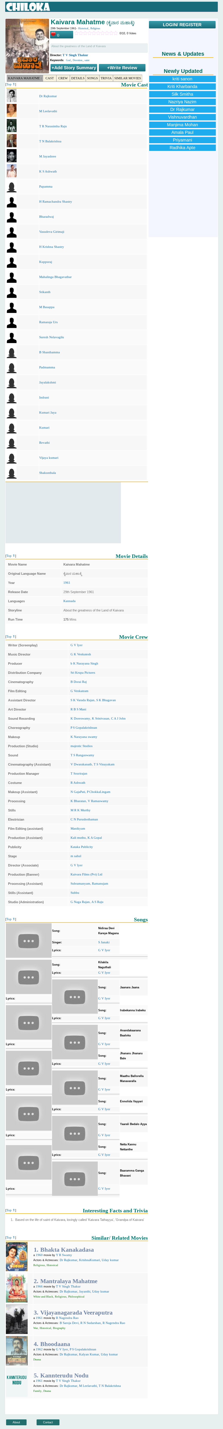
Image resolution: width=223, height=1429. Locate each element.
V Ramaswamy (98, 801)
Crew (63, 78)
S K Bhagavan (106, 700)
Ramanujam (100, 883)
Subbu (75, 892)
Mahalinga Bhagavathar (55, 277)
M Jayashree (47, 156)
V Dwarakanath (81, 764)
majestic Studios (82, 746)
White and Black (43, 1296)
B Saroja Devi (69, 1323)
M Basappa (46, 307)
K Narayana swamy (84, 737)
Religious (95, 28)
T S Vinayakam (104, 764)
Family (37, 1391)
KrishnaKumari (89, 1260)
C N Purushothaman (84, 819)
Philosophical (76, 1296)
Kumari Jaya (47, 412)
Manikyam (78, 828)
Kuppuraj (45, 262)
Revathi (44, 442)
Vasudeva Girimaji (51, 231)
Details (77, 78)
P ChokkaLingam (98, 792)
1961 (66, 582)
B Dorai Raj (79, 681)
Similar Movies (127, 78)
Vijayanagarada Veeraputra (76, 1312)
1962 (39, 1349)
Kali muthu (78, 837)
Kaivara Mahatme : (25, 78)
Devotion (77, 60)
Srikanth (45, 292)
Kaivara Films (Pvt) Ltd (86, 874)
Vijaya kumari (48, 457)
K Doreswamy (80, 718)
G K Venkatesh (81, 654)
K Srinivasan (100, 718)
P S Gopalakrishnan (84, 727)
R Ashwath (78, 782)
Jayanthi (84, 1291)
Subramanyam (80, 883)
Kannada (69, 601)
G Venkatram (79, 691)
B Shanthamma (49, 352)
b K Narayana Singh (84, 663)
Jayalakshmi (47, 382)
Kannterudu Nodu (64, 1375)
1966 (39, 1286)
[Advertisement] (63, 512)
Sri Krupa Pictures (83, 672)
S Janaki (104, 942)
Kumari (44, 427)
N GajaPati (78, 792)
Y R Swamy (64, 1255)
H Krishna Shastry (51, 247)
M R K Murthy (81, 810)
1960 (39, 1255)
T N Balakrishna (50, 141)
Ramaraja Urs (48, 322)
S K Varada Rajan (83, 700)
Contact (48, 1422)
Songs (92, 78)
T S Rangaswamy (82, 755)
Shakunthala (47, 473)
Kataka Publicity (82, 847)
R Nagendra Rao (67, 1318)
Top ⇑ (10, 84)
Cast (50, 78)
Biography (59, 1328)
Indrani (44, 397)
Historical (83, 28)
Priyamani (182, 140)
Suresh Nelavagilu (51, 337)
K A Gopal (95, 837)
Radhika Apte (182, 147)
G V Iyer (77, 645)
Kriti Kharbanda (182, 86)
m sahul (76, 856)
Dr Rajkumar (48, 96)
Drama (37, 1359)
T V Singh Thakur (75, 55)
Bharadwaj (46, 216)
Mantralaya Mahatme (68, 1281)
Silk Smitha (182, 94)
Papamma (45, 186)
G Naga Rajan (80, 902)
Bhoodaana (55, 1344)
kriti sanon (182, 78)
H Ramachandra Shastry (55, 201)
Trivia (106, 78)
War (35, 1328)
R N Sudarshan (90, 1323)
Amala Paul (182, 132)
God (68, 60)
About (16, 1422)
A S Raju (97, 902)
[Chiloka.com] (28, 7)
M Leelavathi (48, 111)
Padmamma (47, 367)
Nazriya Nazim (182, 101)
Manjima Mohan (182, 124)
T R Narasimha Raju (53, 126)
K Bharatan (78, 801)
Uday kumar (110, 1260)
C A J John (118, 718)
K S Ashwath (48, 171)
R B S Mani (78, 709)
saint (86, 60)
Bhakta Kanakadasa (67, 1249)
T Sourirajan (79, 773)
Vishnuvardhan (182, 117)
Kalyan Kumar (89, 1354)
